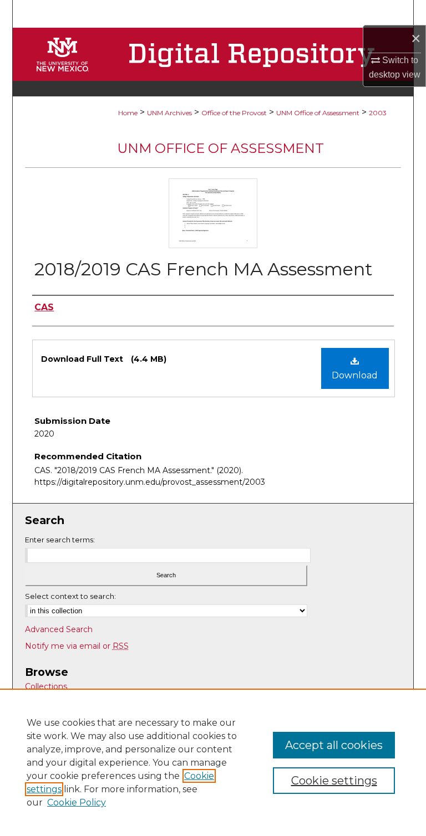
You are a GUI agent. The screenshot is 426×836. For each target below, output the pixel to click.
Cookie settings (334, 780)
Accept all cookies (334, 745)
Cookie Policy (76, 802)
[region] (213, 762)
